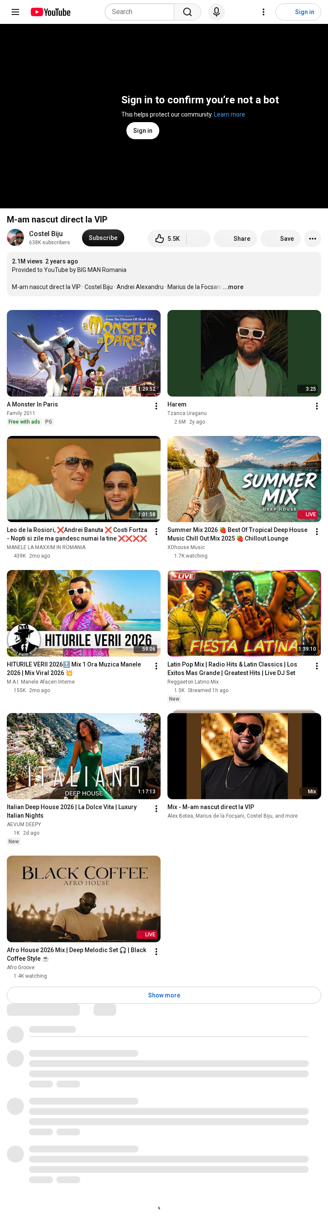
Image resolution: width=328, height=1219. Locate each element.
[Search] (187, 11)
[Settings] (263, 12)
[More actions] (312, 238)
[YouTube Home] (50, 12)
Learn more (229, 114)
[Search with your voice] (216, 11)
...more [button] (233, 287)
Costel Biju (46, 234)
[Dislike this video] (199, 238)
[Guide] (15, 12)
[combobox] (142, 12)
